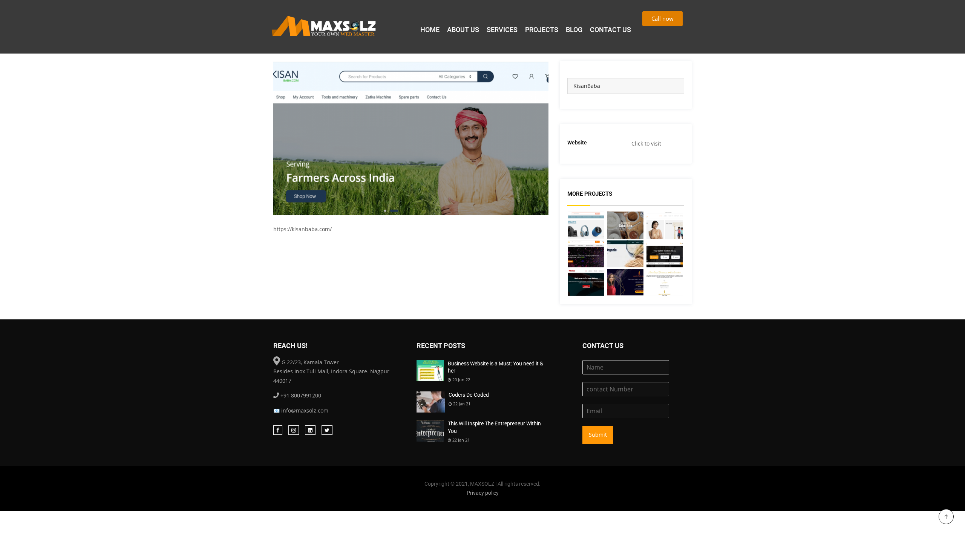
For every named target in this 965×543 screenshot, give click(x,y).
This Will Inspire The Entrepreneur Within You (494, 427)
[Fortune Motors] (586, 282)
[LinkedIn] (310, 430)
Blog (574, 30)
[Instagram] (293, 430)
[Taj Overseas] (625, 253)
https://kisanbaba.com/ (302, 229)
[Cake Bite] (625, 225)
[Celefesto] (586, 253)
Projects (541, 30)
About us (463, 30)
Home (430, 30)
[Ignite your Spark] (625, 282)
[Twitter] (327, 430)
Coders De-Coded (469, 395)
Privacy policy (483, 493)
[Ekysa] (586, 225)
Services (502, 30)
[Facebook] (277, 430)
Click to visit (646, 143)
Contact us (610, 30)
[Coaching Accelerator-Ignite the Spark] (664, 282)
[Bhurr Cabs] (664, 253)
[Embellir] (664, 225)
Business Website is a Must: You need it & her (495, 367)
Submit (598, 434)
